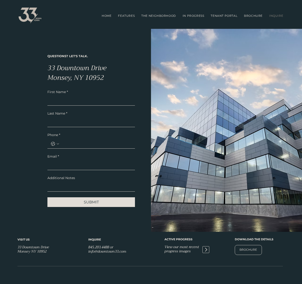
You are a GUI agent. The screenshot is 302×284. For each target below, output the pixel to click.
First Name (57, 92)
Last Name (57, 113)
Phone (53, 135)
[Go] (205, 249)
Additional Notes (61, 178)
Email (53, 156)
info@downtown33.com (107, 251)
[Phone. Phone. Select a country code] (55, 144)
